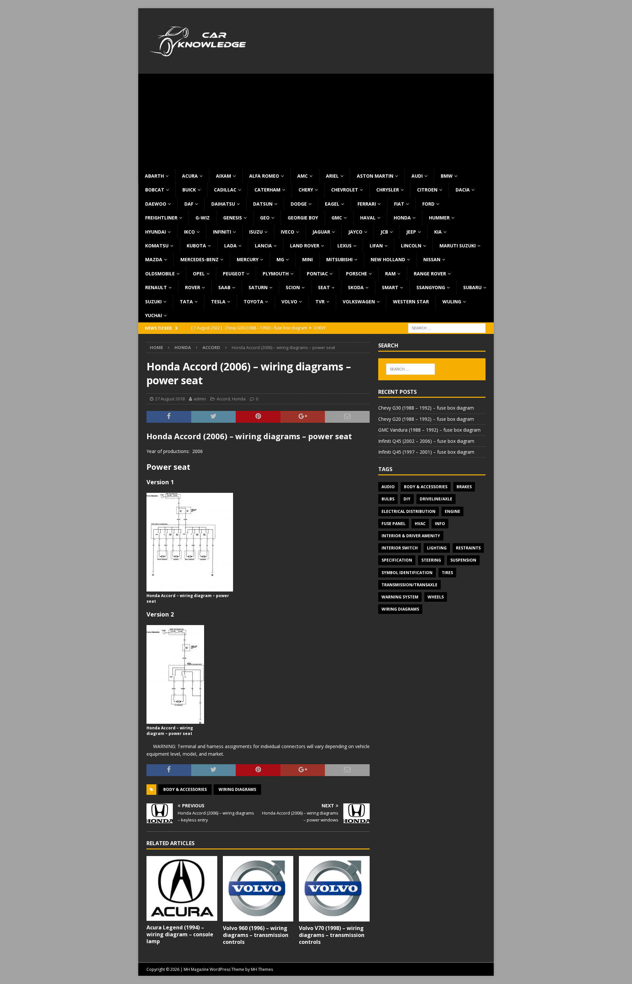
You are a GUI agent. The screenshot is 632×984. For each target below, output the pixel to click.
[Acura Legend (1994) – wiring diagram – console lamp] (181, 888)
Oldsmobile (160, 273)
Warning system (400, 597)
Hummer (439, 217)
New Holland (388, 259)
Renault (156, 287)
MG (280, 259)
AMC (302, 176)
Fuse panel (394, 523)
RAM (390, 273)
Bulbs (388, 499)
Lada (230, 245)
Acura (190, 176)
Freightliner (161, 217)
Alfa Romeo (264, 176)
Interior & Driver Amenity (411, 536)
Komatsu (157, 245)
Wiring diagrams (237, 789)
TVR (320, 301)
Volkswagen (359, 301)
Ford (428, 204)
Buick (189, 190)
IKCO (189, 232)
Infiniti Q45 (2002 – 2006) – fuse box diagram (426, 441)
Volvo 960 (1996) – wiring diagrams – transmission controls (255, 935)
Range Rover (430, 273)
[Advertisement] (316, 120)
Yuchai (153, 315)
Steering (431, 560)
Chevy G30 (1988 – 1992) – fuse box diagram (426, 408)
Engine (452, 511)
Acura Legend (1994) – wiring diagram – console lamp (179, 934)
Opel (199, 273)
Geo (265, 217)
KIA (438, 232)
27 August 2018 (170, 399)
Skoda (356, 287)
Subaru (472, 287)
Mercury (247, 259)
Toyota (253, 301)
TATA (186, 301)
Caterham (267, 190)
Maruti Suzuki (457, 245)
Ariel (332, 176)
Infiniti (222, 232)
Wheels (436, 597)
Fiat (399, 204)
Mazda (153, 259)
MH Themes (262, 969)
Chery (306, 190)
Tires (447, 572)
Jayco (355, 232)
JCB (384, 232)
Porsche (356, 273)
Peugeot (234, 273)
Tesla (218, 301)
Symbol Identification (407, 572)
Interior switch (400, 548)
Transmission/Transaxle (409, 585)
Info (440, 523)
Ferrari (366, 204)
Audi (417, 176)
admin (200, 399)
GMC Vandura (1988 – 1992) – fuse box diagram (429, 430)
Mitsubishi (339, 259)
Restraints (468, 548)
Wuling (451, 301)
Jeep (411, 232)
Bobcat (154, 190)
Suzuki (153, 301)
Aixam (223, 176)
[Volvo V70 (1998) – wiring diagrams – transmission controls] (334, 888)
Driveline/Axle (436, 499)
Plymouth (276, 273)
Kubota (196, 245)
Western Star (411, 301)
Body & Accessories (185, 789)
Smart (390, 287)
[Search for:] (447, 328)
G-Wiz (203, 217)
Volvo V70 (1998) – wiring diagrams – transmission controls (331, 935)
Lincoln (411, 245)
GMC (336, 217)
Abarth (154, 176)
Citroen (427, 190)
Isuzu (256, 232)
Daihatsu (223, 204)
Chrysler (387, 190)
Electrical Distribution (408, 511)
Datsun (263, 204)
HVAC (420, 523)
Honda (402, 217)
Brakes (464, 487)
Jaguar (321, 232)
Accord (223, 399)
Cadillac (225, 190)
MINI (307, 259)
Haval (368, 217)
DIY (407, 499)
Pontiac (317, 273)
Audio (388, 487)
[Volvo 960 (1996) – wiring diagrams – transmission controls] (258, 888)
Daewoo (155, 204)
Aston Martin (375, 176)
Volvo (289, 301)
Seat (324, 287)
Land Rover (304, 245)
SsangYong (430, 287)
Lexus (344, 245)
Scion (293, 287)
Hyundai (155, 232)
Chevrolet (344, 190)
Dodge (299, 204)
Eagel (332, 204)
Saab (224, 287)
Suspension (463, 560)
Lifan (376, 245)
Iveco (287, 232)
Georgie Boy (303, 217)
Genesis (232, 217)
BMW (447, 176)
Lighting (437, 548)
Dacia (463, 190)
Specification (397, 560)
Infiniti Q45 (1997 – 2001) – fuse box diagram (426, 452)
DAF (188, 204)
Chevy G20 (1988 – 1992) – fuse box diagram (426, 419)
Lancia (263, 245)
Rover (192, 287)
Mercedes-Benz (199, 259)
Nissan (431, 259)
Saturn (258, 287)
